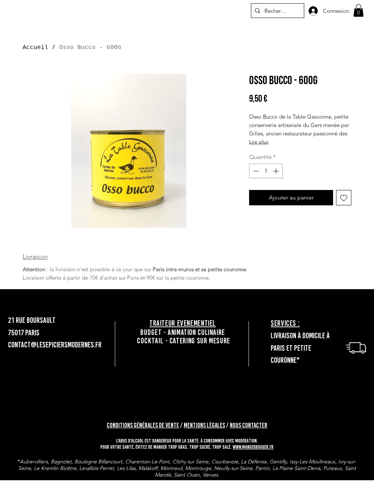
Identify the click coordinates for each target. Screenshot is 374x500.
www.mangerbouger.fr (253, 447)
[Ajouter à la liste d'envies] (343, 197)
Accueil (35, 47)
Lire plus (258, 141)
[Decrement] (255, 171)
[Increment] (276, 171)
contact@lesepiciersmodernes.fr (55, 344)
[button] (358, 10)
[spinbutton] (265, 171)
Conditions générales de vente (143, 425)
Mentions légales (204, 425)
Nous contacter (248, 425)
